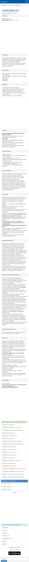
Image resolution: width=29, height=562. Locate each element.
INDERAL (8, 424)
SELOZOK (8, 457)
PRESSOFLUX (9, 435)
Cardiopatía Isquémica (7, 486)
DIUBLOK (8, 433)
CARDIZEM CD (18, 5)
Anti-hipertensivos (14, 20)
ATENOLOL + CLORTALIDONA (13, 474)
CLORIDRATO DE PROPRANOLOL (14, 468)
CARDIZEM (4, 544)
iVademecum (4, 2)
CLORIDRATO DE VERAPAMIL (13, 471)
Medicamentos (11, 5)
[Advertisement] (14, 37)
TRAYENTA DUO (5, 535)
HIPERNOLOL (9, 455)
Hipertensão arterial (6, 489)
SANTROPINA (8, 438)
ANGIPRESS (9, 446)
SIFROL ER (4, 530)
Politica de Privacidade (14, 549)
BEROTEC (4, 541)
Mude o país (4, 561)
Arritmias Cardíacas (6, 483)
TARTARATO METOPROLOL (12, 441)
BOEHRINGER (14, 13)
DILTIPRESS (9, 466)
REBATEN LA (9, 449)
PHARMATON (5, 527)
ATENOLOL (9, 463)
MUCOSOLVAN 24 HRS (7, 538)
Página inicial (4, 5)
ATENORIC (8, 452)
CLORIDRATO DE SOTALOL (11, 427)
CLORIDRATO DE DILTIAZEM (12, 430)
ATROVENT (4, 533)
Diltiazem (11, 18)
